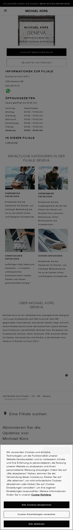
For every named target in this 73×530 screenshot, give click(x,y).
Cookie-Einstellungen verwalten (37, 514)
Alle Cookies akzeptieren (36, 504)
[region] (36, 487)
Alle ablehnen (37, 523)
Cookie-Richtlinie (41, 494)
